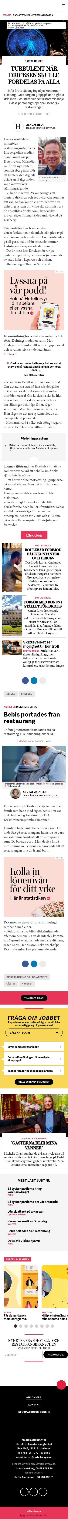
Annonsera (34, 1397)
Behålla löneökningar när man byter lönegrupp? (29, 1058)
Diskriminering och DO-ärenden (27, 977)
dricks (10, 693)
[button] (15, 1326)
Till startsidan (33, 997)
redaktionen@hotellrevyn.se (34, 1457)
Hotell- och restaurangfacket (34, 1444)
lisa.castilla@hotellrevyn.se (40, 128)
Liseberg (26, 693)
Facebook (24, 1492)
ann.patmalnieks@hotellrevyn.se (40, 795)
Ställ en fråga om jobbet (34, 1081)
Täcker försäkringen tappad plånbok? (30, 1071)
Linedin (33, 1492)
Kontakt (34, 1405)
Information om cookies (34, 1412)
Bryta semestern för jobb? (23, 1047)
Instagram (43, 1492)
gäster (10, 983)
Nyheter (27, 983)
